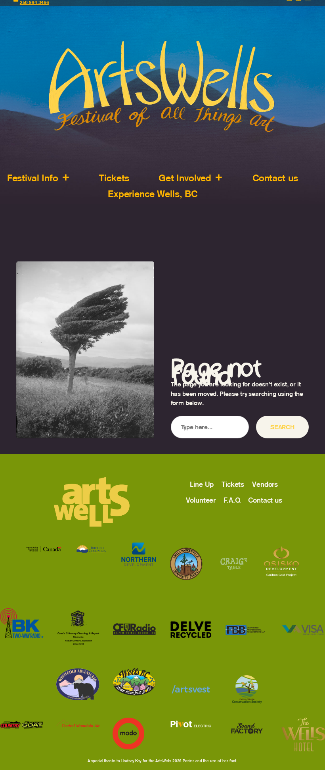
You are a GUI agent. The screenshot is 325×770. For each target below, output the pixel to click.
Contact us (275, 178)
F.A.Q (232, 500)
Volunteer (201, 500)
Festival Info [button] (32, 178)
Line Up (202, 484)
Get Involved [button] (185, 178)
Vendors (265, 484)
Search (282, 427)
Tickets (114, 178)
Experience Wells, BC (152, 194)
